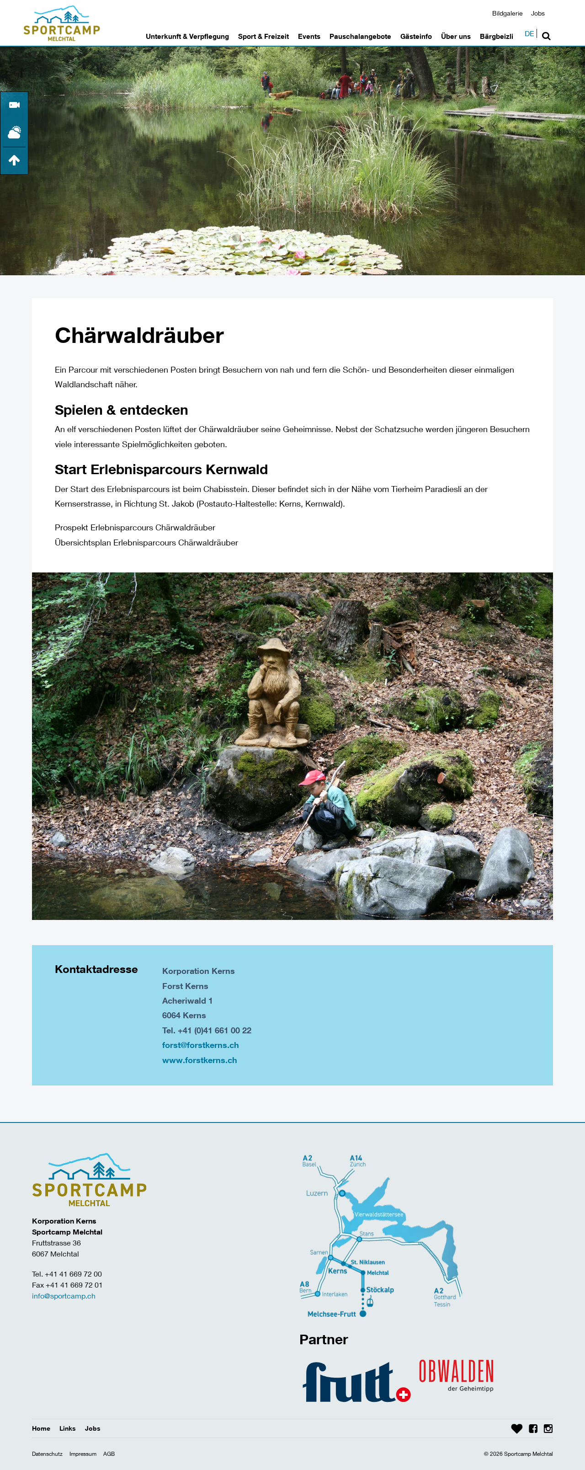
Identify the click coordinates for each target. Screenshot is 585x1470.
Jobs (538, 13)
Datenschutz (47, 1453)
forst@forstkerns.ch (200, 1045)
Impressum (82, 1453)
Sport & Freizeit (263, 36)
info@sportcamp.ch (64, 1295)
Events (309, 36)
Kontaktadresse (96, 968)
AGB (109, 1453)
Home (41, 1428)
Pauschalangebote (360, 36)
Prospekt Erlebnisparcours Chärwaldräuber (135, 527)
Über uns (456, 36)
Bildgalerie (507, 13)
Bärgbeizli (496, 36)
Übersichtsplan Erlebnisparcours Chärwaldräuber (146, 542)
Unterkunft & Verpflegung (187, 36)
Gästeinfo (416, 36)
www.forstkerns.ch (199, 1060)
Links (67, 1428)
